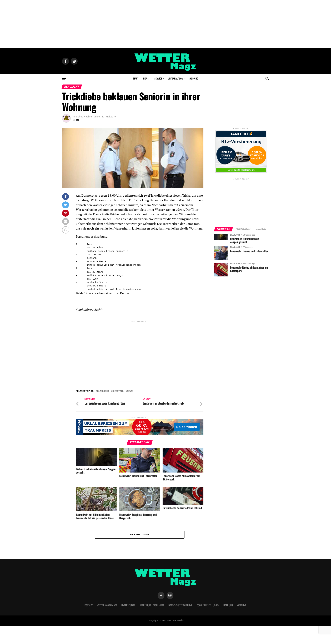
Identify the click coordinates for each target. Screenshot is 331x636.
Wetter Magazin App (107, 605)
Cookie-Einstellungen (208, 605)
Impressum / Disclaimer (152, 605)
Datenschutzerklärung (180, 605)
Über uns (228, 605)
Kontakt (88, 605)
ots (77, 119)
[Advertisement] (165, 24)
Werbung (242, 605)
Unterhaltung (175, 78)
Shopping (193, 78)
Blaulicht (103, 391)
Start (135, 78)
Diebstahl (118, 391)
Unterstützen (128, 605)
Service (158, 78)
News (146, 78)
